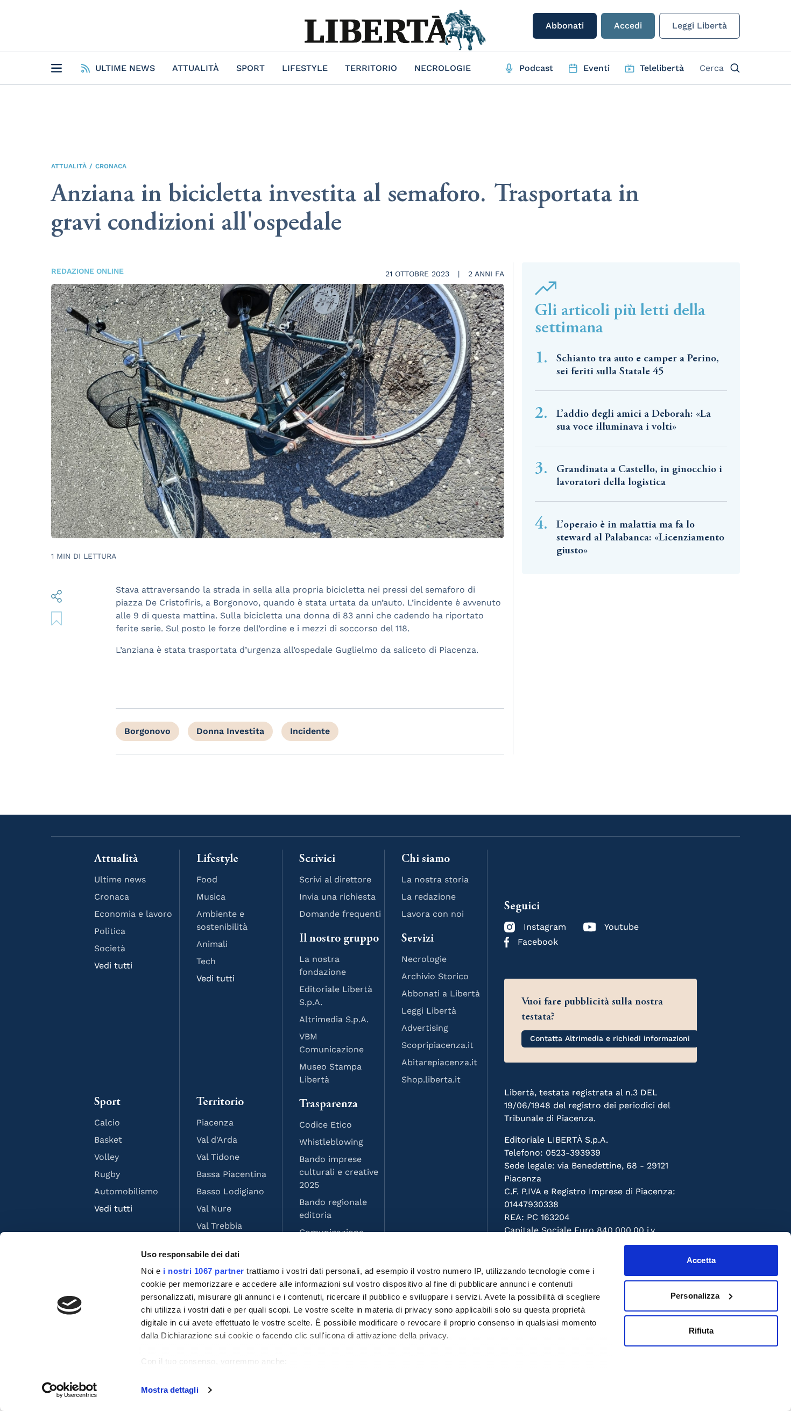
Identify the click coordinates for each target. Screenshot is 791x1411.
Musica (210, 897)
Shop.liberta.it (431, 1079)
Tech (206, 961)
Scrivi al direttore (335, 879)
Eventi (596, 68)
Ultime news (120, 879)
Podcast (536, 68)
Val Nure (213, 1208)
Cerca (712, 68)
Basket (108, 1140)
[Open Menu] (56, 68)
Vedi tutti (113, 965)
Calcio (107, 1122)
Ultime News (125, 68)
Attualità (195, 68)
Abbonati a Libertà (440, 993)
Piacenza (215, 1122)
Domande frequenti (340, 914)
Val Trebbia (219, 1226)
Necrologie (442, 68)
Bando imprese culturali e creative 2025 (338, 1172)
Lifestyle (305, 68)
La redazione (428, 897)
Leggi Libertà (699, 25)
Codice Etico (325, 1125)
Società (109, 948)
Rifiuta (701, 1330)
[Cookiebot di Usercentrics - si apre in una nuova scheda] (70, 1390)
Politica (109, 931)
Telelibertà (662, 68)
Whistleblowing (331, 1142)
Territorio (371, 68)
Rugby (107, 1174)
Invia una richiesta (337, 897)
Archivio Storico (435, 976)
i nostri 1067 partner (203, 1270)
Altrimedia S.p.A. (334, 1019)
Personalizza (694, 1295)
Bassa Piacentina (231, 1174)
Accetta (701, 1260)
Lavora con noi (432, 914)
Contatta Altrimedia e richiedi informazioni (610, 1038)
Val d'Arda (216, 1140)
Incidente (310, 731)
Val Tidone (217, 1157)
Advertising (424, 1028)
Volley (106, 1157)
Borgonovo (147, 731)
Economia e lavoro (133, 914)
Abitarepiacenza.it (439, 1062)
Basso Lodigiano (230, 1191)
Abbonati (565, 25)
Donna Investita (230, 731)
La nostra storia (435, 879)
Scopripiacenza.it (437, 1045)
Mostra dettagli (170, 1389)
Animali (212, 944)
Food (206, 879)
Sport (250, 68)
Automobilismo (126, 1191)
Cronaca (110, 166)
